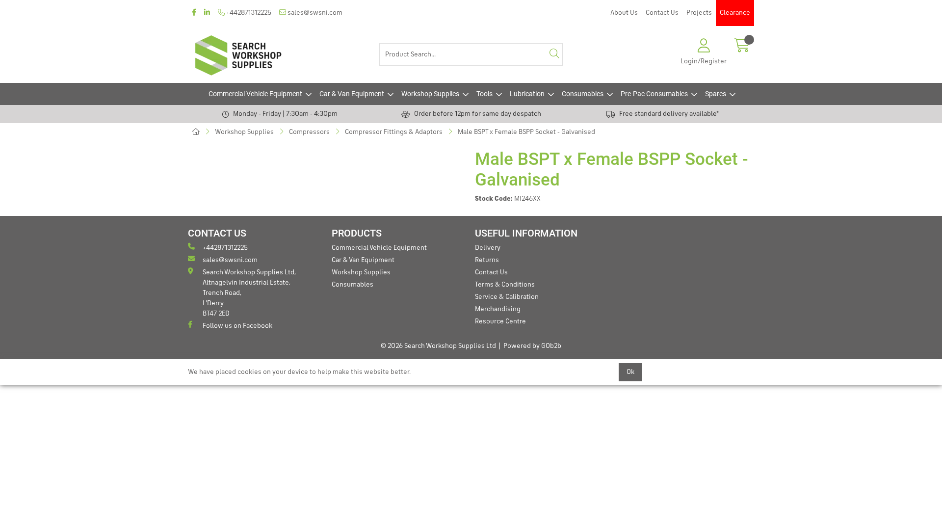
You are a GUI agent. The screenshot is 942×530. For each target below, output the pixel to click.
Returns (487, 260)
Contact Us (662, 12)
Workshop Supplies (430, 94)
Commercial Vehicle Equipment (255, 94)
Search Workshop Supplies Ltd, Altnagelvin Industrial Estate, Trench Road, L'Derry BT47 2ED (249, 293)
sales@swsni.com (314, 12)
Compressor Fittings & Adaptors (394, 132)
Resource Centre (500, 321)
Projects (699, 12)
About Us (624, 12)
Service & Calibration (507, 296)
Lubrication (527, 94)
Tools (484, 94)
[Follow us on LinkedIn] (207, 13)
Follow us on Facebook (237, 325)
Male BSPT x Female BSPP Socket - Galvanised (526, 132)
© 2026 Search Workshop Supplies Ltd (438, 346)
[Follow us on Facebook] (194, 13)
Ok (630, 372)
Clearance (735, 12)
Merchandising (498, 309)
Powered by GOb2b (532, 346)
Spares (715, 94)
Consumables (582, 94)
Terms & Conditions (505, 284)
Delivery (487, 247)
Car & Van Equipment (351, 94)
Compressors (309, 132)
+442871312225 (248, 12)
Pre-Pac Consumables (654, 94)
